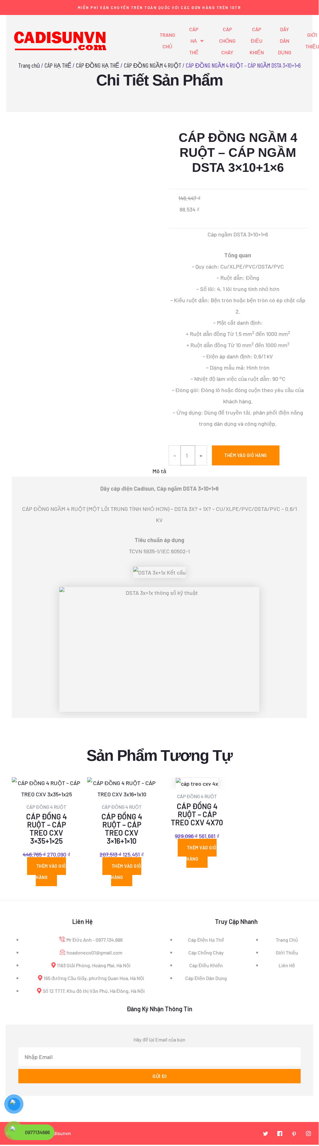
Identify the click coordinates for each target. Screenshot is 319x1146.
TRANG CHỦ (167, 40)
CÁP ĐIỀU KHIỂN (257, 40)
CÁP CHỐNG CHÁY (227, 40)
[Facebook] (279, 1133)
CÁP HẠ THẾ (194, 40)
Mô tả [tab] (159, 471)
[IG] (308, 1133)
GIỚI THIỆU (312, 40)
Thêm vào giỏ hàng (245, 455)
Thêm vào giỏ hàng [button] (51, 871)
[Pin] (294, 1133)
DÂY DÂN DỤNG (284, 40)
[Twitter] (265, 1133)
